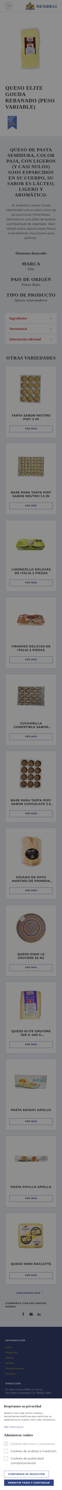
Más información (13, 1426)
